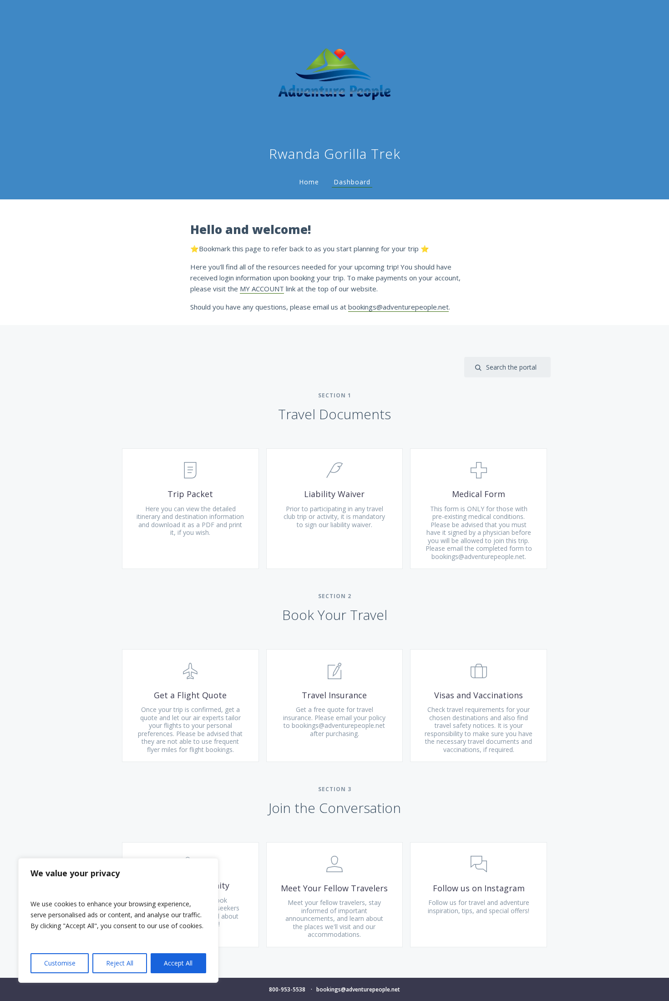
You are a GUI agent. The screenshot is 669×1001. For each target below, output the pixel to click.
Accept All (178, 963)
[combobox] (507, 367)
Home (309, 182)
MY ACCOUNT (262, 288)
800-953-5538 (287, 989)
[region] (118, 920)
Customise (60, 963)
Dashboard (352, 182)
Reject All (119, 963)
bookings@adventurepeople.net (398, 306)
